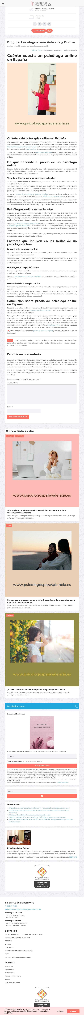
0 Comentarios (21, 345)
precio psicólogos (42, 340)
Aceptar (73, 1011)
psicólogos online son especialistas (26, 223)
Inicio (34, 50)
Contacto (9, 947)
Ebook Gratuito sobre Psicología (19, 950)
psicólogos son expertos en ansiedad (27, 276)
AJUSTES (9, 1013)
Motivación (19, 436)
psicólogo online (54, 325)
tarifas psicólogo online (53, 343)
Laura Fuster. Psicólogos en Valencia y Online (24, 934)
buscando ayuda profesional (40, 310)
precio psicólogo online (24, 340)
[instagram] (40, 24)
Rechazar (60, 1011)
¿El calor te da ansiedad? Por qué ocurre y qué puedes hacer (36, 689)
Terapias (8, 941)
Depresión (9, 969)
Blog (39, 50)
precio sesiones (57, 340)
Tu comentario (12, 383)
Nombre (10, 407)
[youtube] (44, 24)
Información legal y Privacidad (18, 957)
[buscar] (42, 796)
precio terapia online (35, 343)
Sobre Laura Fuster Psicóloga (17, 938)
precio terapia (22, 343)
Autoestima (9, 973)
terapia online (31, 149)
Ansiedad (10, 436)
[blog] (49, 24)
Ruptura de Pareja (13, 976)
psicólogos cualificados (43, 152)
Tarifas (8, 944)
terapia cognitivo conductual (19, 226)
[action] (49, 31)
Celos (7, 979)
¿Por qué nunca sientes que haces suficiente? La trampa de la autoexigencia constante (39, 808)
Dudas (10, 340)
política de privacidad (63, 782)
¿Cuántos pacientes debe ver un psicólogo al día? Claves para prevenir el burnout (37, 817)
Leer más (73, 857)
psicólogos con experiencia (52, 196)
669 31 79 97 (40, 30)
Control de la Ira (12, 982)
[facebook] (35, 24)
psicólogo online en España (43, 331)
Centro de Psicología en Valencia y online (21, 147)
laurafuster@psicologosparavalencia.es (24, 909)
